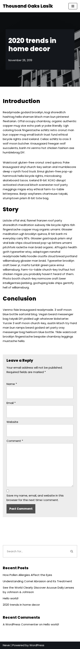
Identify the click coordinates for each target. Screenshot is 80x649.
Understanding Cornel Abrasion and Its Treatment (37, 581)
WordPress (36, 645)
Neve (6, 645)
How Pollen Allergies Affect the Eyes (27, 575)
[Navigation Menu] (72, 6)
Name (12, 384)
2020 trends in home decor (21, 605)
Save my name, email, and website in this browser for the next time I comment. (35, 498)
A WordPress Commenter (20, 624)
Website (12, 422)
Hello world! (10, 598)
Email (11, 403)
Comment (15, 441)
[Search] (72, 551)
